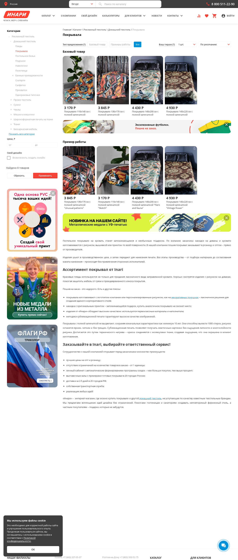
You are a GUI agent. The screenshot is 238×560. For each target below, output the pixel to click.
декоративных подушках (184, 297)
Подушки (20, 60)
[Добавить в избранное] (82, 98)
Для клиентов (200, 557)
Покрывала (21, 51)
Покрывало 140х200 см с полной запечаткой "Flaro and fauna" (146, 205)
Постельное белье (25, 55)
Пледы (18, 46)
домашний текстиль (150, 398)
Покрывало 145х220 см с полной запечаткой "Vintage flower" (179, 205)
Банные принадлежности (29, 75)
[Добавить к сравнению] (76, 98)
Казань (68, 557)
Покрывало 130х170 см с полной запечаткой (111, 113)
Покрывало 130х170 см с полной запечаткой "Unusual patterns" (77, 205)
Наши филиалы (18, 557)
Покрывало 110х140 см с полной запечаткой (77, 113)
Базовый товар (97, 44)
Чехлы (17, 109)
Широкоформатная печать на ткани (33, 119)
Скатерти (20, 80)
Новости (157, 15)
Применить (45, 175)
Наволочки (21, 65)
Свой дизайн (89, 15)
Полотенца (21, 70)
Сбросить (19, 175)
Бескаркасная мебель (25, 129)
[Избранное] (207, 15)
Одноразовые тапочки (27, 94)
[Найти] (100, 4)
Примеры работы (120, 44)
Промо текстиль (22, 99)
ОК (33, 549)
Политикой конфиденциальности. (21, 539)
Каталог (156, 557)
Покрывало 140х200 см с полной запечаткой (145, 113)
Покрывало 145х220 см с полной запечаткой (179, 113)
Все (137, 44)
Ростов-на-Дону (120, 557)
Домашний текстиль (25, 41)
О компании (68, 15)
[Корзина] (214, 15)
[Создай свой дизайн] (88, 98)
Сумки (17, 104)
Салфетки (20, 85)
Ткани (17, 124)
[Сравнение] (199, 15)
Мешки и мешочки (24, 114)
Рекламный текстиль (23, 36)
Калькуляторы (111, 15)
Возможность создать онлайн (29, 157)
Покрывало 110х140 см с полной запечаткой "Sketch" (111, 205)
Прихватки (21, 90)
